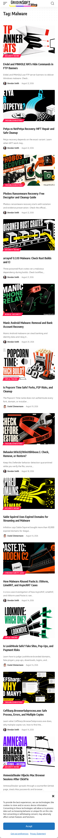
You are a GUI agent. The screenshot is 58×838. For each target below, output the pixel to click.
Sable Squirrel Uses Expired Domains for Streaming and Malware (25, 518)
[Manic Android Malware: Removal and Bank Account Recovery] (29, 299)
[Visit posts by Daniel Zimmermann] (4, 406)
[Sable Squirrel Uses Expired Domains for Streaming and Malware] (29, 493)
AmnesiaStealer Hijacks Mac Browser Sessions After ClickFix (24, 777)
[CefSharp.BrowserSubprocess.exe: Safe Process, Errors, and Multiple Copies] (29, 687)
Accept (29, 826)
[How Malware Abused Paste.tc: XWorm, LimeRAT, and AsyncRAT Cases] (29, 558)
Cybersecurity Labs (14, 573)
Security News (12, 56)
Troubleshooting (14, 120)
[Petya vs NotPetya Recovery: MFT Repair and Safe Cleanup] (29, 105)
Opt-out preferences (20, 833)
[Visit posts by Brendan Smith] (4, 83)
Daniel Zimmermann (15, 406)
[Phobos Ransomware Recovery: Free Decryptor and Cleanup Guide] (29, 170)
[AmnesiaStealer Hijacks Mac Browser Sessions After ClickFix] (29, 752)
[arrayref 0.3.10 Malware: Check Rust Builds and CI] (29, 234)
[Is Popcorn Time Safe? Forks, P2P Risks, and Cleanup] (29, 364)
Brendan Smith (13, 83)
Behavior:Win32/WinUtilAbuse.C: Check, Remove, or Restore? (26, 454)
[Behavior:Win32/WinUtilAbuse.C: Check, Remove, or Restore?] (29, 428)
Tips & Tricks (11, 379)
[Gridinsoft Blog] (23, 3)
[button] (53, 796)
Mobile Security (13, 314)
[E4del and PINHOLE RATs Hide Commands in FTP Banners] (29, 40)
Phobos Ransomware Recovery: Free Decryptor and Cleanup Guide (23, 195)
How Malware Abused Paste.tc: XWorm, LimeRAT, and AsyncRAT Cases (25, 583)
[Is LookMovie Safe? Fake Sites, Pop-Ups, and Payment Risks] (29, 622)
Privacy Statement (38, 833)
